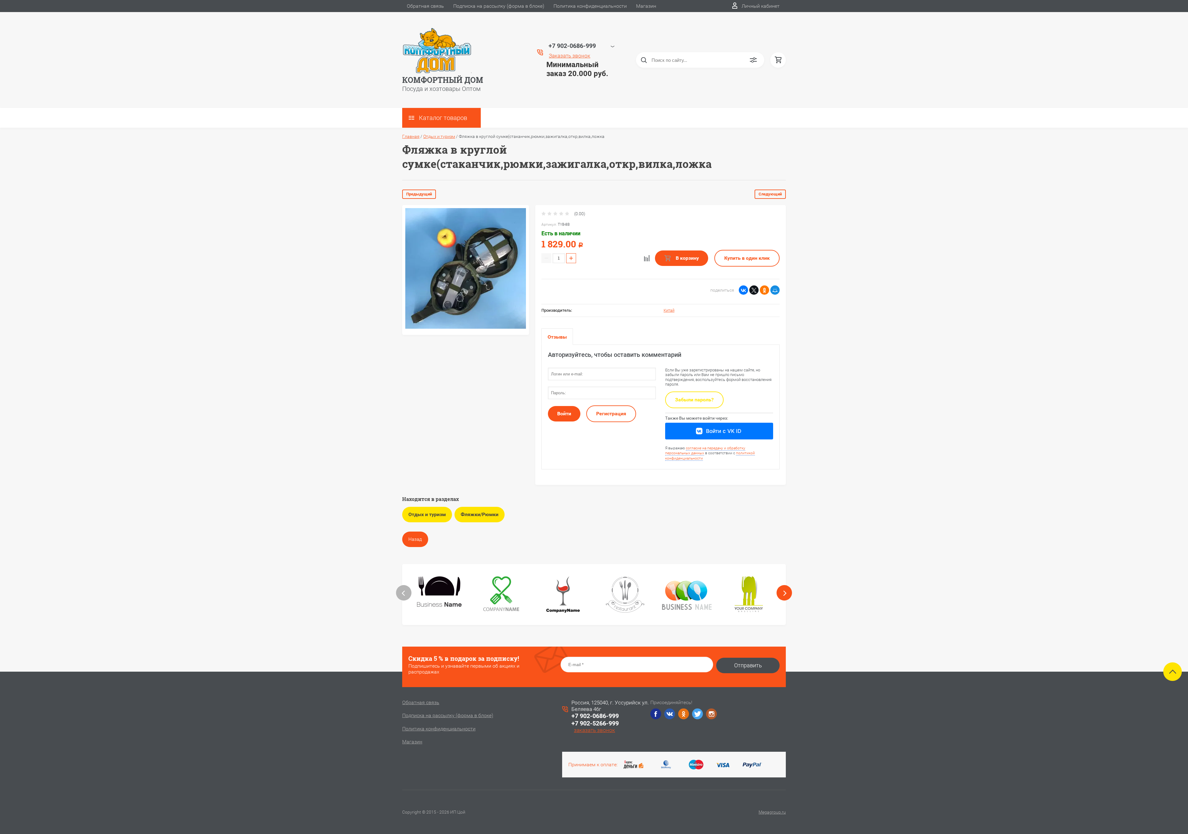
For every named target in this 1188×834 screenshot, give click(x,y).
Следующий (770, 194)
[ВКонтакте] (743, 290)
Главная (411, 136)
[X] (754, 290)
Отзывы (557, 337)
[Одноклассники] (764, 290)
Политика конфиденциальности (590, 6)
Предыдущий (419, 194)
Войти (564, 414)
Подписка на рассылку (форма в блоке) (498, 6)
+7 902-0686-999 (595, 716)
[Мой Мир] (775, 290)
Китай (669, 310)
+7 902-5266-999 (595, 723)
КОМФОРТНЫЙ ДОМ (442, 80)
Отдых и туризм (439, 136)
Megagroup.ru (772, 812)
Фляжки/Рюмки (479, 514)
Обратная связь (425, 6)
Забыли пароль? (694, 400)
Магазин (646, 6)
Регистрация (611, 414)
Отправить (748, 665)
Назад (415, 539)
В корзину (686, 258)
